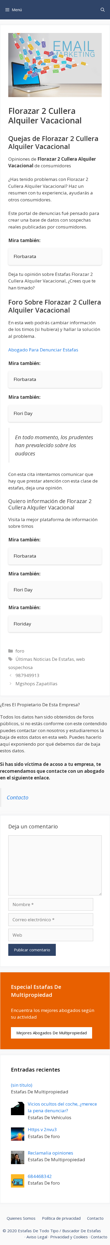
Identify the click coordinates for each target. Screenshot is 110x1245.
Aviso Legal (36, 1236)
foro (19, 651)
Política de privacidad (61, 1218)
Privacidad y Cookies (69, 1236)
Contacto (17, 797)
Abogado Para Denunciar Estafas (43, 350)
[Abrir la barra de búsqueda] (102, 9)
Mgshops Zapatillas (36, 683)
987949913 (27, 675)
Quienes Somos (21, 1218)
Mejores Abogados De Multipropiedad (51, 1032)
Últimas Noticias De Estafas (44, 659)
